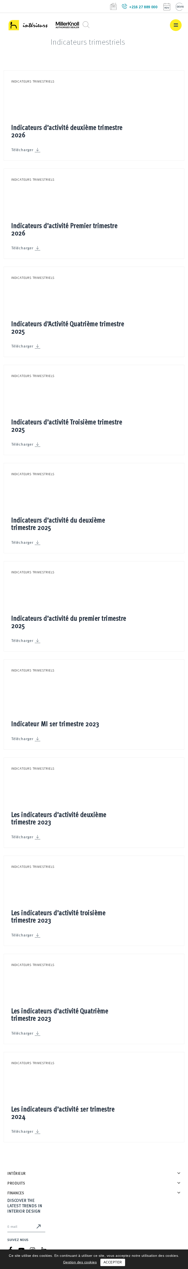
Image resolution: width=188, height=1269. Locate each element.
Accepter (113, 1262)
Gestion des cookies (80, 1262)
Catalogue (113, 6)
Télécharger (22, 150)
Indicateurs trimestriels (33, 81)
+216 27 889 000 (143, 7)
